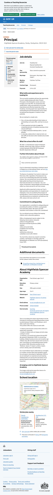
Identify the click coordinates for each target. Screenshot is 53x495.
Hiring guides (31, 458)
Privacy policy (13, 481)
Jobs (18, 25)
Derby (37, 435)
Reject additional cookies (28, 14)
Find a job (6, 458)
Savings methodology (18, 483)
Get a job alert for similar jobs (14, 48)
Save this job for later (12, 51)
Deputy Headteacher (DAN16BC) (25, 417)
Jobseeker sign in (8, 455)
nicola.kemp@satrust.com (37, 302)
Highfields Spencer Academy (31, 386)
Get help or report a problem (36, 469)
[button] (34, 396)
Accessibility (6, 483)
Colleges (30, 25)
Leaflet (31, 408)
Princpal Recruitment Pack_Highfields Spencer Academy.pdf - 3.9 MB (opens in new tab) (34, 264)
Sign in (4, 21)
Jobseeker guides (8, 462)
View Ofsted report (35, 294)
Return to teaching (8, 465)
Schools (23, 25)
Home (4, 31)
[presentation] (34, 396)
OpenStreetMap (41, 408)
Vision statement (29, 483)
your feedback (20, 28)
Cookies (5, 481)
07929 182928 (34, 306)
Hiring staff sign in (33, 455)
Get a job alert (26, 431)
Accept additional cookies (11, 14)
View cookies (41, 14)
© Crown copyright (44, 490)
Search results (11, 31)
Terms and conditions (24, 481)
